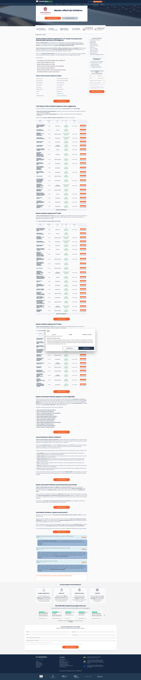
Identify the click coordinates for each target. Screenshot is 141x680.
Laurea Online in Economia (63, 664)
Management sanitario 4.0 (39, 367)
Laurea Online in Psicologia (63, 663)
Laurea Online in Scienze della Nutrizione (66, 665)
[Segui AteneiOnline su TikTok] (39, 659)
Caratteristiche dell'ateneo (95, 39)
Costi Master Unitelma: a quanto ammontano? (48, 71)
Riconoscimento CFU (94, 51)
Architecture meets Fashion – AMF (40, 142)
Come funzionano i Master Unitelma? (46, 68)
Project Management (57, 310)
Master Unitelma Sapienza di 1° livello (46, 62)
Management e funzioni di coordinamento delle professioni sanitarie (40, 293)
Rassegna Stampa (39, 663)
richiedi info (83, 125)
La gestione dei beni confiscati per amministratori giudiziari (40, 206)
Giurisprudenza (57, 138)
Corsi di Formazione (93, 44)
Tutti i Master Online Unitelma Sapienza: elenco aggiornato (51, 60)
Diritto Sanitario (39, 176)
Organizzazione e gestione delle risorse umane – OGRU (40, 297)
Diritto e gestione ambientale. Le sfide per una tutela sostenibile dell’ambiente (40, 168)
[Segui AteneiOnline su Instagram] (38, 659)
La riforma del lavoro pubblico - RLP (40, 363)
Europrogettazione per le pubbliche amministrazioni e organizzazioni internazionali (40, 180)
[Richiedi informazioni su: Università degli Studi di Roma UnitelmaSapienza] (45, 11)
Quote (85, 544)
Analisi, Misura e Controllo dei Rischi (40, 130)
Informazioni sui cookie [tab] (87, 334)
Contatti (37, 661)
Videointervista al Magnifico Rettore (97, 54)
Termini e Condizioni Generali (99, 84)
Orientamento (86, 4)
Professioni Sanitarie (57, 159)
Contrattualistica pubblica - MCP (39, 146)
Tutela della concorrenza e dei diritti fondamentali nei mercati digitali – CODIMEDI (40, 385)
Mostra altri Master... (61, 209)
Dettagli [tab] (70, 334)
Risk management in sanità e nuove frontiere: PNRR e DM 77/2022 (40, 306)
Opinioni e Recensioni (94, 50)
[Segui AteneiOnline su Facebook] (36, 659)
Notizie (101, 4)
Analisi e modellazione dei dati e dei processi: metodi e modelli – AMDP (40, 126)
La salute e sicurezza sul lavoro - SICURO (40, 289)
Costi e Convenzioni (94, 48)
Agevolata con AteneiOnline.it (62, 95)
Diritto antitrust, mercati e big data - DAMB (40, 163)
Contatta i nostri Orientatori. (62, 556)
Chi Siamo (90, 1)
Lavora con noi (38, 662)
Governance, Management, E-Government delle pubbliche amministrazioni (39, 186)
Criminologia (57, 154)
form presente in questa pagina (49, 540)
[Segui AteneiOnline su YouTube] (41, 659)
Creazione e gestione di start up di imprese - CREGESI (40, 149)
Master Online (59, 4)
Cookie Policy (38, 666)
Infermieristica (57, 281)
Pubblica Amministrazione (58, 146)
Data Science (57, 229)
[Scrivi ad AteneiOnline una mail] (43, 659)
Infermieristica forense (39, 198)
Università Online (41, 4)
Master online (93, 42)
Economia (57, 149)
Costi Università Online (63, 662)
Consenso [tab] (54, 334)
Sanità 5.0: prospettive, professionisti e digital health (40, 380)
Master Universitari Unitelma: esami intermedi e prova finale (51, 70)
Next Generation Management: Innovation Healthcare (40, 371)
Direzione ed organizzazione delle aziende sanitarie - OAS (40, 159)
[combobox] (99, 78)
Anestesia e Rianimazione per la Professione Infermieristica (40, 134)
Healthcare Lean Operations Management (39, 190)
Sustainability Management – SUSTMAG (39, 310)
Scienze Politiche (57, 180)
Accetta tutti (86, 348)
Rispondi (84, 537)
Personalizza (69, 348)
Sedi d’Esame (92, 47)
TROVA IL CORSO (98, 1)
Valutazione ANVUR (93, 53)
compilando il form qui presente (57, 569)
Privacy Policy (38, 667)
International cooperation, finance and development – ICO (40, 202)
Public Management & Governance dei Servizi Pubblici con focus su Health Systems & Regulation (40, 302)
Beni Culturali (57, 245)
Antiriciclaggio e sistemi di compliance (40, 138)
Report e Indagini (39, 664)
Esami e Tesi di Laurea (94, 45)
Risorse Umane (57, 289)
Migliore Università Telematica (64, 661)
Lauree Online (50, 4)
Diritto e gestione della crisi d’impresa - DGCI (40, 172)
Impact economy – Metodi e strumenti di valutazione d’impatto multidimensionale (40, 194)
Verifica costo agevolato (66, 126)
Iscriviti (104, 1)
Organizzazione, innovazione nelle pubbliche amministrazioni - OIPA (39, 375)
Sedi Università (95, 4)
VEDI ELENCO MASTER (70, 18)
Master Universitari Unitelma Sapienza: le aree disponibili (50, 66)
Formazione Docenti (76, 4)
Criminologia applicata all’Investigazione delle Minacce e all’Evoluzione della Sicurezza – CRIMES (40, 154)
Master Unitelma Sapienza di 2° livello (46, 64)
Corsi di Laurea (93, 41)
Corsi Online (67, 4)
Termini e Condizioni (39, 665)
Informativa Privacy (95, 86)
